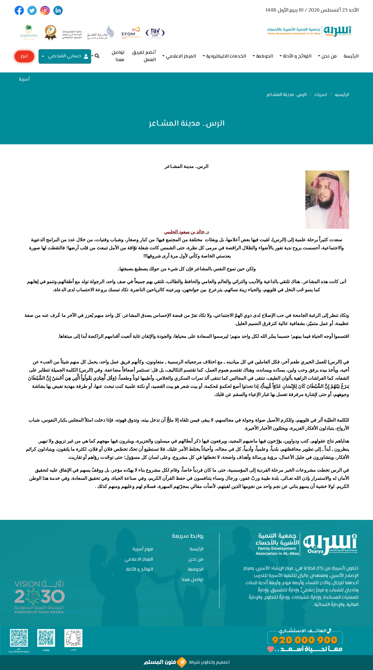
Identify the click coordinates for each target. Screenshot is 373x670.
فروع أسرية (143, 549)
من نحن (329, 56)
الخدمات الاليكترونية (226, 56)
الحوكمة (264, 56)
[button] (95, 56)
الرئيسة (351, 56)
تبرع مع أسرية (24, 57)
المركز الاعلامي (181, 56)
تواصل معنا (118, 56)
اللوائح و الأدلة (297, 56)
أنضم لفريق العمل (144, 56)
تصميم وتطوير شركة (208, 662)
